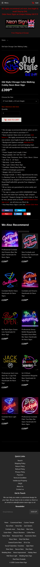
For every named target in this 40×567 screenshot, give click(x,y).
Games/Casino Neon (15, 542)
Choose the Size (7, 97)
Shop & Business (19, 532)
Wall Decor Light (12, 556)
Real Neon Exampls (19, 559)
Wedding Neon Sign (25, 556)
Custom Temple (29, 522)
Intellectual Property (20, 480)
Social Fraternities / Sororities (14, 546)
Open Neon (29, 546)
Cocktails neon (10, 529)
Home (3, 40)
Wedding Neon (6, 552)
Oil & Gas (27, 542)
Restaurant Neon (17, 536)
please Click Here (32, 204)
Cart (36, 3)
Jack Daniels (28, 526)
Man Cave (29, 529)
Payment (20, 475)
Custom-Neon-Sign (21, 562)
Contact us (20, 489)
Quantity (5, 109)
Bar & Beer (9, 526)
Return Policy (20, 466)
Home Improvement (19, 552)
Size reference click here (10, 107)
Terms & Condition (20, 478)
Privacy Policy (20, 472)
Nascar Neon (19, 549)
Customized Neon (16, 522)
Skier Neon (9, 549)
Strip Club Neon (24, 539)
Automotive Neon (30, 536)
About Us (20, 486)
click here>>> (28, 142)
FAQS (20, 483)
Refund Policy (20, 469)
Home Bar (18, 526)
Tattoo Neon (6, 536)
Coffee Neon (31, 532)
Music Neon (13, 539)
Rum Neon (29, 549)
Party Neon (20, 529)
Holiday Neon (32, 552)
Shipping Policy (20, 463)
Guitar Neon (7, 532)
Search (20, 460)
